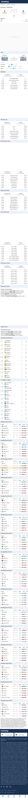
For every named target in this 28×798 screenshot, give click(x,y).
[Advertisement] (14, 37)
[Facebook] (2, 786)
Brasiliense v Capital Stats (11, 4)
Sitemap (9, 790)
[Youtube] (10, 786)
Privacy (5, 790)
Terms (2, 790)
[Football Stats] (5, 2)
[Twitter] (4, 786)
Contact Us (14, 790)
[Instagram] (7, 786)
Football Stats (2, 4)
